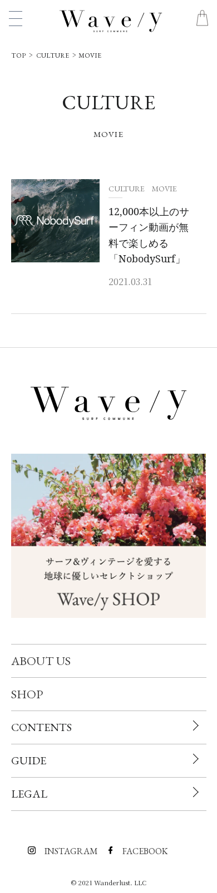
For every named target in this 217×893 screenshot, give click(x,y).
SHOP (27, 694)
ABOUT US (41, 661)
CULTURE (52, 55)
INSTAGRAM (47, 847)
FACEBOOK (125, 847)
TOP (18, 55)
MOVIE (88, 55)
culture (127, 189)
